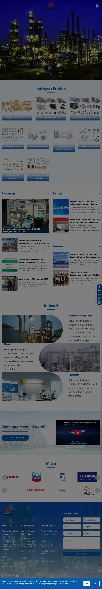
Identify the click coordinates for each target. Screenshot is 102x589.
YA (87, 584)
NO (95, 584)
